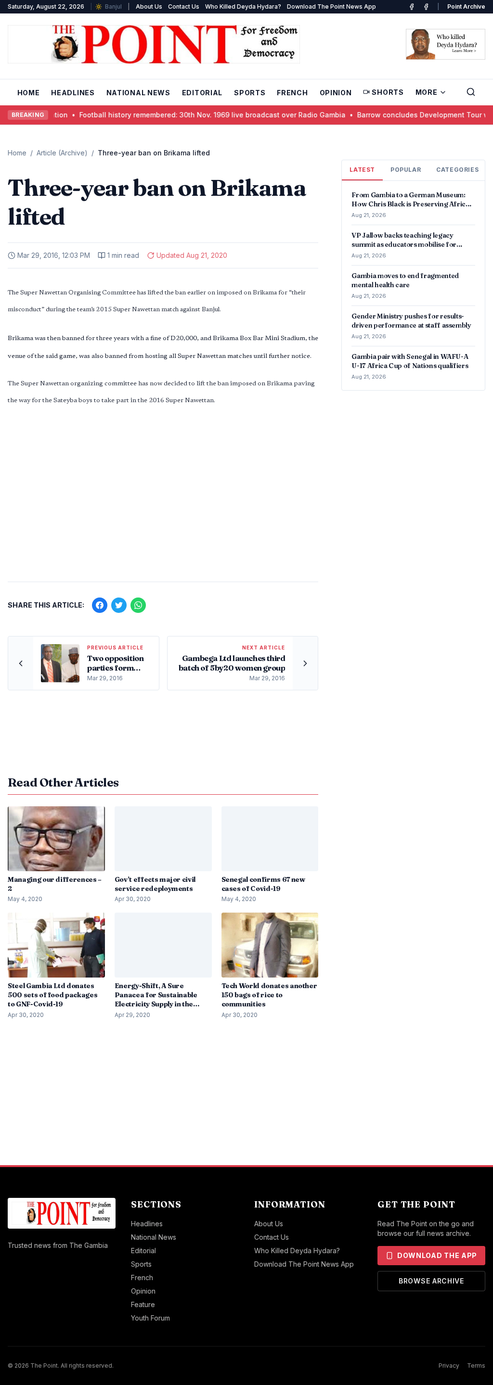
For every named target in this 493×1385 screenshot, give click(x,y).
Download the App (437, 1255)
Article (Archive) (62, 153)
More (426, 92)
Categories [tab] (457, 169)
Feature (143, 1304)
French (292, 93)
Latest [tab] (362, 169)
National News (138, 93)
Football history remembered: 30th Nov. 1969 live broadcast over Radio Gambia (169, 115)
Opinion (336, 93)
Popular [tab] (405, 169)
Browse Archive (431, 1281)
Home (28, 93)
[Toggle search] (471, 92)
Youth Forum (150, 1318)
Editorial (202, 93)
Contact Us (183, 6)
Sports (249, 93)
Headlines (72, 93)
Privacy (449, 1365)
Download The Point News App (331, 6)
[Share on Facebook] (99, 605)
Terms (476, 1365)
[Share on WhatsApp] (138, 605)
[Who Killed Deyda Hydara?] (445, 44)
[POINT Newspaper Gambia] (411, 6)
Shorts (387, 92)
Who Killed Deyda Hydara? (243, 6)
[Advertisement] (163, 499)
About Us (149, 6)
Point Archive (466, 6)
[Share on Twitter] (119, 605)
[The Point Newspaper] (426, 6)
